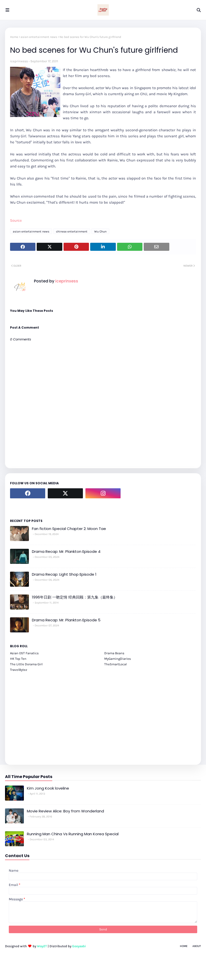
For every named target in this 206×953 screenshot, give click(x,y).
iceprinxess (19, 61)
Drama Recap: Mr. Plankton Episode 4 (66, 551)
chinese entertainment (71, 231)
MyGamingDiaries (117, 659)
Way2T (42, 946)
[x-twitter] (65, 493)
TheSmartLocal (115, 664)
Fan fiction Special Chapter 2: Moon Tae (69, 528)
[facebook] (27, 493)
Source (16, 220)
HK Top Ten (18, 659)
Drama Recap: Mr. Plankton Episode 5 (66, 620)
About (196, 946)
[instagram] (103, 493)
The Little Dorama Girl (26, 664)
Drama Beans (114, 653)
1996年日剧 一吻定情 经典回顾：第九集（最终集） (74, 597)
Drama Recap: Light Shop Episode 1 (64, 574)
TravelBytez (18, 670)
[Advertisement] (103, 715)
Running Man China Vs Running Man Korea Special (73, 834)
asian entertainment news (39, 37)
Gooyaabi (79, 946)
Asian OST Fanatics (24, 653)
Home (14, 37)
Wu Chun (100, 231)
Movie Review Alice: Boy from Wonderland (65, 811)
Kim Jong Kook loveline (48, 788)
